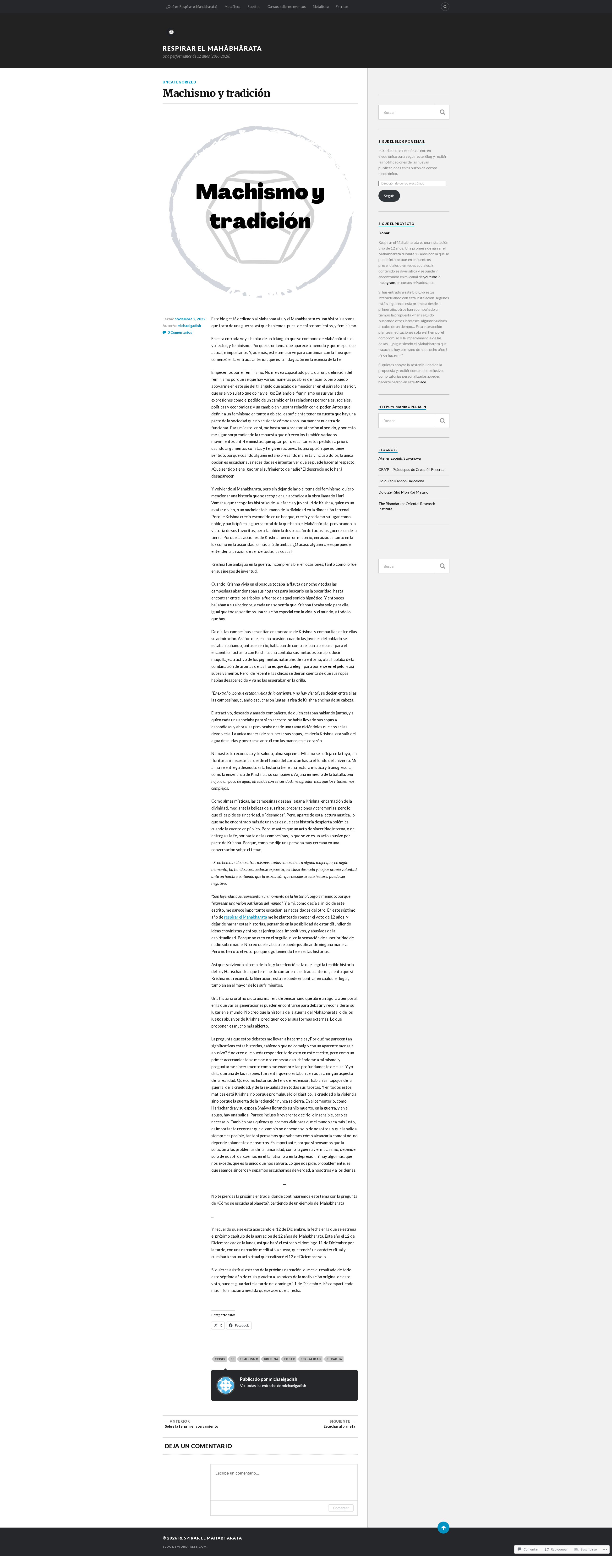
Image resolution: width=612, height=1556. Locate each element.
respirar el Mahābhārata (245, 916)
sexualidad (311, 1358)
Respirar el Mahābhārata (212, 48)
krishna (271, 1358)
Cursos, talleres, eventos (287, 7)
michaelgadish (189, 325)
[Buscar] (442, 112)
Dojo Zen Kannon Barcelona (401, 481)
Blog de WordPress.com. (185, 1546)
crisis (220, 1358)
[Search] (445, 6)
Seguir (389, 195)
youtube (430, 276)
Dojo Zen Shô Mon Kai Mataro (403, 492)
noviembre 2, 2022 (190, 319)
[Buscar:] (413, 112)
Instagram (386, 282)
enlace (420, 382)
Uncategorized (179, 82)
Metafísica (232, 7)
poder (289, 1358)
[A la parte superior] (443, 1528)
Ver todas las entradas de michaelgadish (273, 1385)
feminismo (249, 1358)
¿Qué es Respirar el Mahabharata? (192, 7)
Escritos (254, 7)
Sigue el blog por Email (401, 141)
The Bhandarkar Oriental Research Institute (406, 506)
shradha (334, 1358)
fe (232, 1358)
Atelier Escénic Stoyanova (399, 458)
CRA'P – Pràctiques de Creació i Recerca (411, 469)
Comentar (341, 1508)
